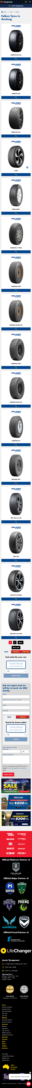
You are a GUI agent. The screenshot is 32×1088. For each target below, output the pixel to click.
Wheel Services (6, 1033)
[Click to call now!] (25, 2)
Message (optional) (8, 755)
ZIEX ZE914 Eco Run (16, 633)
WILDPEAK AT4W (16, 363)
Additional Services (7, 1035)
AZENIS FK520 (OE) (16, 55)
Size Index (5, 1054)
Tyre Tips (4, 1015)
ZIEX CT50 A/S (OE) (16, 518)
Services (5, 1024)
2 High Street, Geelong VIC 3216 (16, 964)
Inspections (5, 1028)
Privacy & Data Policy (12, 1083)
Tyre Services (5, 1030)
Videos (4, 1046)
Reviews (5, 1048)
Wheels (4, 1018)
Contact (4, 1039)
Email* (4, 705)
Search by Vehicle (7, 1007)
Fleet (3, 1041)
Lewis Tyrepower (17, 6)
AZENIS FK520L (16, 93)
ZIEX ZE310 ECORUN (16, 595)
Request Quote (8, 774)
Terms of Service (21, 768)
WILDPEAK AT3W (16, 286)
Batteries (4, 1026)
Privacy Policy (10, 768)
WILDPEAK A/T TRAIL (16, 248)
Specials (5, 1037)
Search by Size (6, 1009)
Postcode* (5, 711)
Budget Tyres (5, 1058)
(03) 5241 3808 (10, 967)
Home (4, 12)
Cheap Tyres (5, 1060)
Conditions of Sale (22, 1083)
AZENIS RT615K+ (16, 132)
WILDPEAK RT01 (16, 479)
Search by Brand (6, 1011)
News (4, 1044)
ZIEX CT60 (16, 556)
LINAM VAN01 (16, 209)
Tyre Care (4, 1013)
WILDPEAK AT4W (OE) (16, 402)
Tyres (4, 1005)
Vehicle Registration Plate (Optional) (10, 748)
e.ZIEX (16, 170)
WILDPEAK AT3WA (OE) (16, 325)
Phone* (12, 700)
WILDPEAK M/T (16, 440)
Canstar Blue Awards (8, 1056)
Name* (5, 694)
